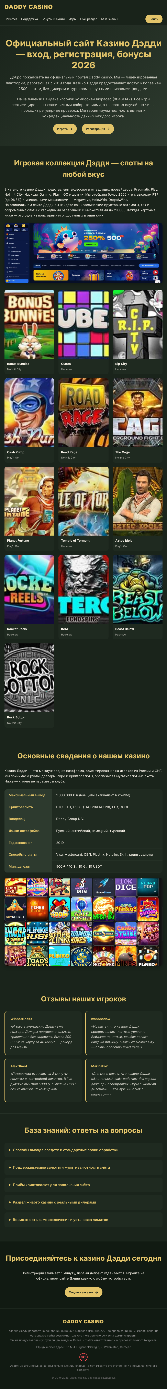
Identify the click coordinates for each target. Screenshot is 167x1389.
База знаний (109, 19)
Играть (62, 129)
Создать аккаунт (81, 1292)
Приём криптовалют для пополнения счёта (51, 1185)
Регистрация (95, 129)
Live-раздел (88, 19)
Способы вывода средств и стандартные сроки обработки (66, 1150)
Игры (72, 19)
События (10, 19)
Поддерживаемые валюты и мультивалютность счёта (61, 1167)
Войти (153, 19)
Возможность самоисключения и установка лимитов (60, 1220)
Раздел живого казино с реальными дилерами (54, 1202)
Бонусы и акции (53, 19)
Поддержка (29, 19)
